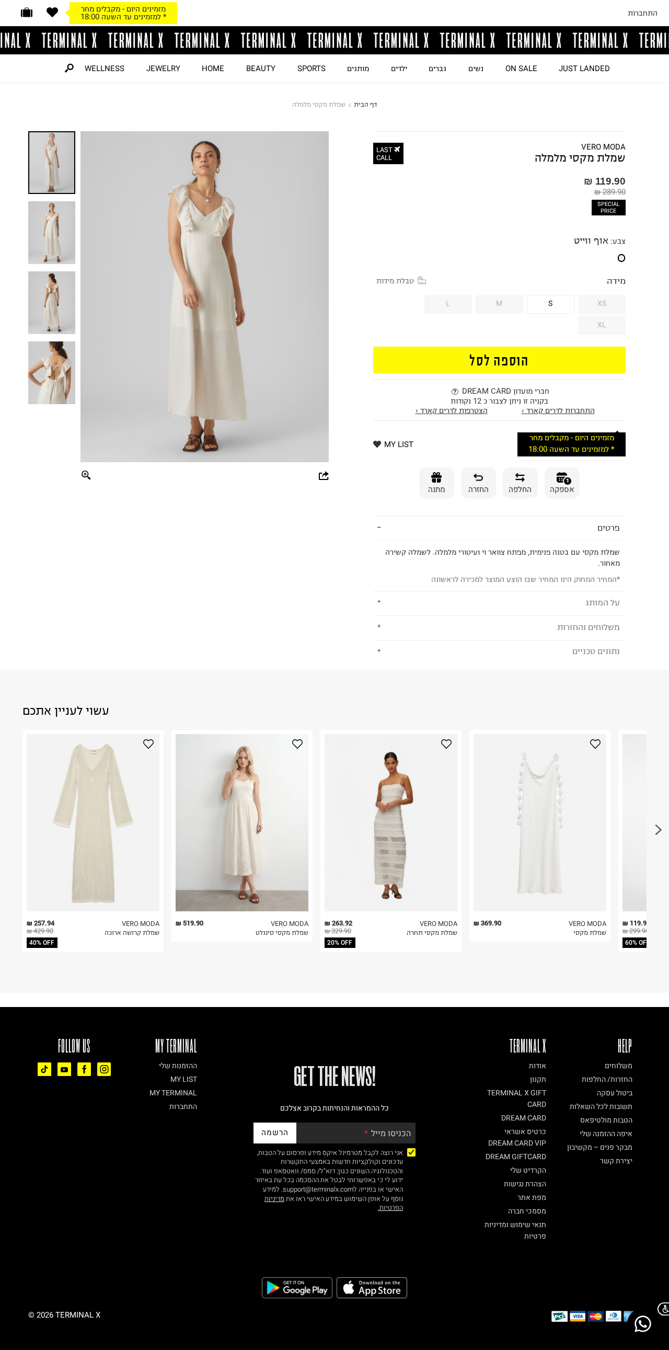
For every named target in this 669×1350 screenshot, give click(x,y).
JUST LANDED (584, 68)
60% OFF (637, 942)
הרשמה (275, 1132)
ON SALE (521, 68)
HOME (213, 68)
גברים (437, 68)
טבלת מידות (395, 280)
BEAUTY (260, 68)
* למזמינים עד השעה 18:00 (123, 16)
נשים (475, 68)
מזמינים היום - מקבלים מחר (123, 9)
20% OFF (339, 942)
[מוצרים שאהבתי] (52, 12)
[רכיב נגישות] (661, 1309)
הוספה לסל (499, 359)
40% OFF (41, 942)
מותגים (358, 68)
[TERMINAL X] (334, 40)
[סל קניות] (26, 12)
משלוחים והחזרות (588, 627)
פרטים (608, 527)
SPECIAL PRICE (608, 207)
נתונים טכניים (596, 651)
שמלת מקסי (589, 932)
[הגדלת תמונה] (86, 476)
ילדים (399, 68)
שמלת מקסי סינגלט (282, 932)
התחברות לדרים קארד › (558, 410)
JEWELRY (163, 68)
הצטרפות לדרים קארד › (452, 410)
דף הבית (365, 104)
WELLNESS (104, 68)
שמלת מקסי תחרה (432, 932)
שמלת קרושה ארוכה (132, 932)
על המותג (602, 602)
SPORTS (311, 68)
